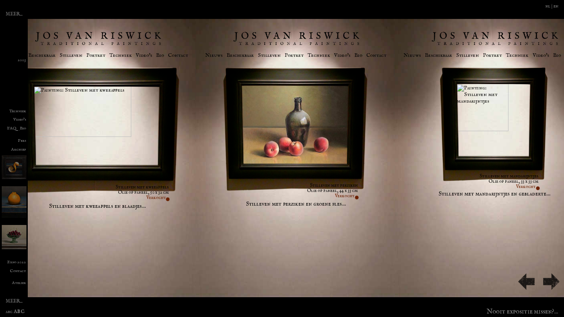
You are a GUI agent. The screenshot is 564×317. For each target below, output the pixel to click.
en (555, 6)
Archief (18, 149)
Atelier (19, 283)
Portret (95, 55)
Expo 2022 (16, 262)
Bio (160, 55)
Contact (178, 55)
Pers (22, 141)
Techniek (120, 55)
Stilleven (70, 55)
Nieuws (214, 55)
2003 (22, 60)
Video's (144, 55)
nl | (549, 6)
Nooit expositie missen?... (522, 310)
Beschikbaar (42, 55)
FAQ (11, 128)
